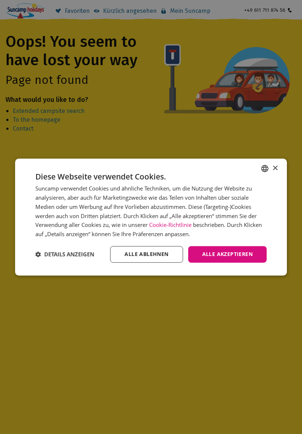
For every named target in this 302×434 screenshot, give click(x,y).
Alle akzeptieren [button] (227, 253)
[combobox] (264, 168)
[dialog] (151, 217)
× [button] (275, 168)
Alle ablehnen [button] (146, 253)
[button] (64, 254)
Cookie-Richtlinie (170, 225)
